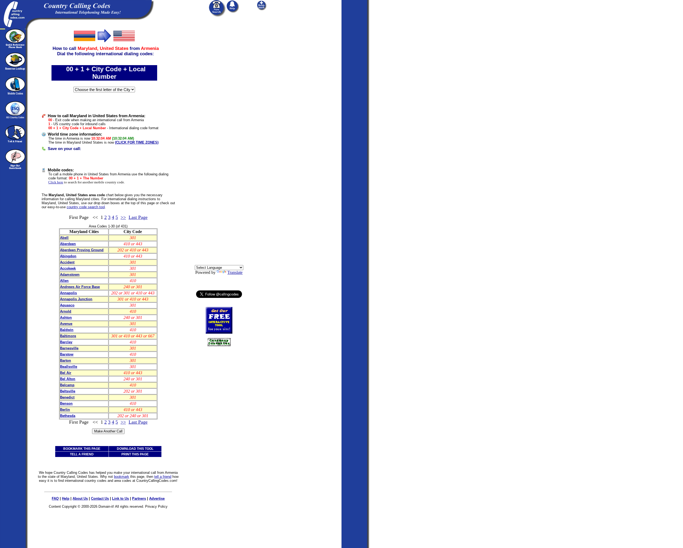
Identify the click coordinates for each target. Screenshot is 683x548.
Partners (139, 498)
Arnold (65, 311)
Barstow (66, 354)
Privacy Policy (156, 506)
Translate (235, 272)
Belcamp (67, 385)
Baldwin (66, 330)
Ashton (66, 318)
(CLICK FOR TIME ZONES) (136, 142)
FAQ (55, 498)
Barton (65, 360)
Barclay (66, 342)
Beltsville (67, 391)
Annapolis (68, 293)
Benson (66, 403)
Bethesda (67, 416)
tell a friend (162, 477)
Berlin (65, 410)
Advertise (157, 498)
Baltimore (68, 336)
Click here (55, 182)
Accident (67, 262)
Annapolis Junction (76, 299)
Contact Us (100, 498)
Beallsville (68, 367)
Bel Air (65, 373)
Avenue (66, 324)
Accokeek (68, 268)
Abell (64, 238)
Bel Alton (67, 379)
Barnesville (69, 348)
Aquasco (67, 305)
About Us (80, 498)
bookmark (121, 477)
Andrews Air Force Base (80, 287)
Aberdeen (68, 244)
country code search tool (86, 207)
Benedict (67, 397)
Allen (64, 281)
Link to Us (120, 498)
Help (65, 498)
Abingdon (68, 256)
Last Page (138, 217)
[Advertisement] (219, 109)
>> (123, 217)
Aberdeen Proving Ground (82, 250)
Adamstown (70, 275)
